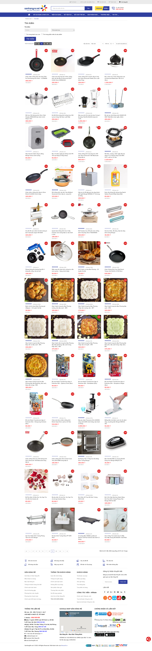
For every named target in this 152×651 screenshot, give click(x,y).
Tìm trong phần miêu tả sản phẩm (52, 34)
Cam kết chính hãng (56, 576)
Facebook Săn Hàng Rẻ (32, 638)
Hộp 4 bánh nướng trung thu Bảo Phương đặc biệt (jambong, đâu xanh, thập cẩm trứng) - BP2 (36, 383)
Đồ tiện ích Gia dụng (86, 564)
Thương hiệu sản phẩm (57, 590)
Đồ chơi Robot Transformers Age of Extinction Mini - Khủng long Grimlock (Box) (35, 421)
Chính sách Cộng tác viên (84, 596)
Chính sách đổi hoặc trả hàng (33, 599)
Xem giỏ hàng (81, 581)
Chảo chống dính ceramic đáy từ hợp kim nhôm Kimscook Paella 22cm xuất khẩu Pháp (88, 78)
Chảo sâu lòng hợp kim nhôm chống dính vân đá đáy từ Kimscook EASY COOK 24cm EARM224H (62, 78)
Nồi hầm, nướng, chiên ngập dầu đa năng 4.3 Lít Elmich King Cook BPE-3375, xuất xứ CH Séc (115, 155)
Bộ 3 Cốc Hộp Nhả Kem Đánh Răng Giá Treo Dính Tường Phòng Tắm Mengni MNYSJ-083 (115, 498)
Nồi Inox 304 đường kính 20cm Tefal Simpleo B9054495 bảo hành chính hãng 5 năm (35, 116)
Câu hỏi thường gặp (30, 590)
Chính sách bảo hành (31, 587)
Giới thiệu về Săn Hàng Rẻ (32, 576)
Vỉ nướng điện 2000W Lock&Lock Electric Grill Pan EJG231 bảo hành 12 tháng (89, 537)
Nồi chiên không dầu (112, 564)
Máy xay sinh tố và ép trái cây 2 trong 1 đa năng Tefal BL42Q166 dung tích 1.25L (89, 116)
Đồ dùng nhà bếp (59, 560)
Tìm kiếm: (27, 27)
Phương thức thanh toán (31, 596)
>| (67, 551)
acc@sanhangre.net (31, 636)
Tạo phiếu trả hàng (82, 587)
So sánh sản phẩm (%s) (88, 2)
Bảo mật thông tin (29, 581)
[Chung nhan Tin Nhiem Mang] (103, 619)
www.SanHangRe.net (32, 640)
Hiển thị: (107, 43)
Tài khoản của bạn (82, 576)
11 (60, 551)
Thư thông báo (81, 584)
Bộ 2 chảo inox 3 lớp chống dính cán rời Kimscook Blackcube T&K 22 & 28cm (115, 78)
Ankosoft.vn (64, 645)
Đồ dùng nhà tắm (33, 564)
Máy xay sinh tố (58, 564)
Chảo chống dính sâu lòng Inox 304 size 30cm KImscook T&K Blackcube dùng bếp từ (88, 155)
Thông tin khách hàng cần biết (33, 584)
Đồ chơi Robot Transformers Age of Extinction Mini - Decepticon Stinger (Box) (114, 383)
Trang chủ (28, 18)
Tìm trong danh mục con (33, 34)
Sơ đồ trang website (56, 593)
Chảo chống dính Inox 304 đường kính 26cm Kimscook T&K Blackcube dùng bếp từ (36, 460)
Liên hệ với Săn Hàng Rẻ (58, 596)
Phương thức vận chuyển (32, 593)
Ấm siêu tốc (110, 560)
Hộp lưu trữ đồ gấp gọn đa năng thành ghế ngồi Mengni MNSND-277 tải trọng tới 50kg (89, 194)
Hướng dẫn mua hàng (57, 584)
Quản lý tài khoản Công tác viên (86, 602)
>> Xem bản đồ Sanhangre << (34, 633)
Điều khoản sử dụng (30, 578)
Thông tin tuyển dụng (57, 578)
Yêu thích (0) (102, 2)
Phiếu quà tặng (81, 578)
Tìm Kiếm (36, 18)
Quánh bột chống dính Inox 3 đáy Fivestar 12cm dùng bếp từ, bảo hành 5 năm (62, 232)
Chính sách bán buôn (57, 581)
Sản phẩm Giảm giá (56, 587)
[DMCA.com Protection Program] (119, 619)
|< (26, 551)
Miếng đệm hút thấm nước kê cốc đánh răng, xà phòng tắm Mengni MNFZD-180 (115, 421)
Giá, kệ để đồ (84, 560)
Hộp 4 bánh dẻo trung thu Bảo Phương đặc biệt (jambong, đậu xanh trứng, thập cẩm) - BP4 (63, 344)
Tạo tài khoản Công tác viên (85, 599)
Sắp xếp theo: (86, 43)
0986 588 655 (120, 9)
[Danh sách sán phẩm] (47, 43)
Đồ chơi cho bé (32, 560)
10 (56, 551)
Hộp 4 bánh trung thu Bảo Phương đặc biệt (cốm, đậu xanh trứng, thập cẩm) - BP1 (115, 344)
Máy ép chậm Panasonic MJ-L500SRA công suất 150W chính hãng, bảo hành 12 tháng (89, 421)
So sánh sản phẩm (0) (121, 43)
